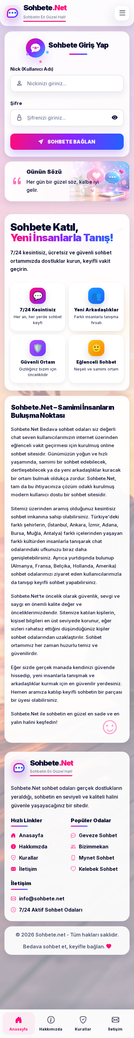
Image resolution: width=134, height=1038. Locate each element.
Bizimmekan (93, 846)
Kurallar (28, 858)
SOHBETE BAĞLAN (71, 142)
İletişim (28, 869)
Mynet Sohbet (96, 858)
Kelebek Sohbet (98, 869)
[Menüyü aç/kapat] (122, 13)
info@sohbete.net (42, 898)
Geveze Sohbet (98, 835)
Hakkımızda (33, 846)
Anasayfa (31, 835)
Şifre (16, 103)
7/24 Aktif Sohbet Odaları (50, 910)
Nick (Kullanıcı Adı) (31, 69)
